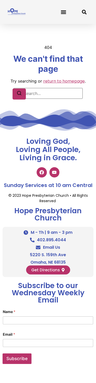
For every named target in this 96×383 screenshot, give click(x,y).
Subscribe (17, 358)
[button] (63, 12)
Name (9, 311)
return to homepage (64, 81)
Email (9, 334)
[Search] (19, 94)
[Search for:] (48, 93)
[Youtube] (54, 172)
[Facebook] (42, 172)
